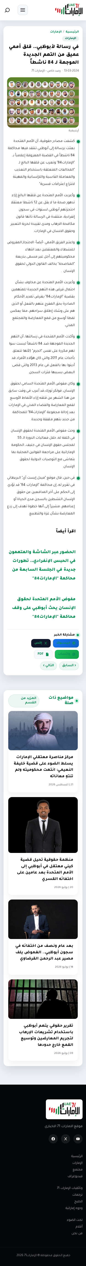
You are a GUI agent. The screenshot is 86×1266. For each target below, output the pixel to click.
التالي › (48, 666)
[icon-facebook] (53, 1138)
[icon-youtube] (78, 1138)
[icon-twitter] (65, 1138)
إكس (38, 643)
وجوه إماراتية (74, 1208)
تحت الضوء (75, 1220)
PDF (41, 654)
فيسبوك (63, 643)
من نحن (77, 1233)
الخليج (78, 1201)
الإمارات (56, 32)
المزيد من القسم (28, 701)
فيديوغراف (75, 1176)
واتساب (64, 654)
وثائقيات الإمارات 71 (70, 1188)
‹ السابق (69, 666)
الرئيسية (72, 32)
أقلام (79, 1227)
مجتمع (78, 1170)
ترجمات (77, 1195)
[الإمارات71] (69, 10)
